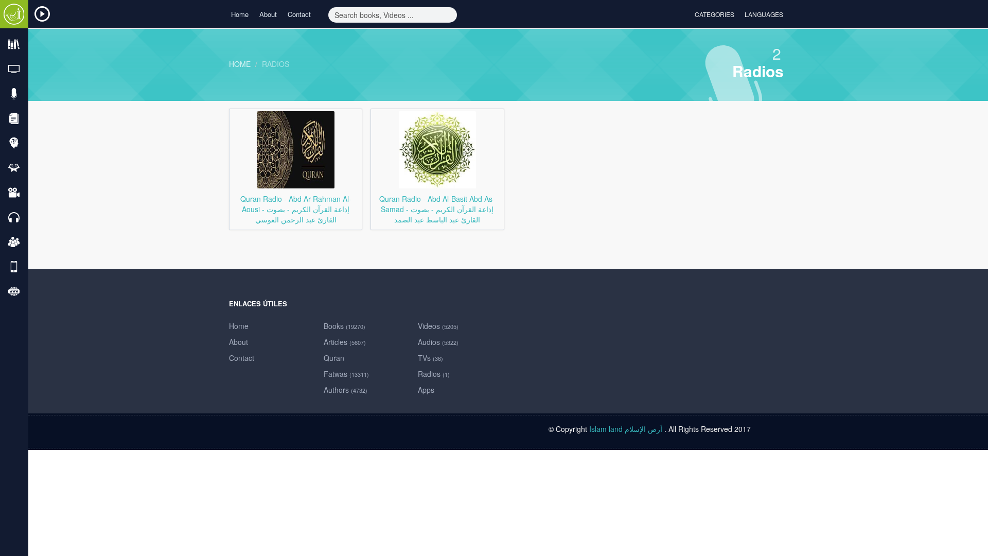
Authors (345, 390)
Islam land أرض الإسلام (625, 429)
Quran (334, 358)
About (268, 14)
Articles (345, 342)
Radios (275, 64)
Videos (438, 326)
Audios (438, 342)
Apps (426, 390)
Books (344, 326)
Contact (299, 14)
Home (240, 14)
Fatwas (346, 374)
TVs (430, 358)
